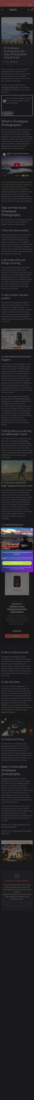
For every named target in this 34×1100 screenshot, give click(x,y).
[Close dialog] (32, 529)
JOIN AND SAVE (17, 563)
